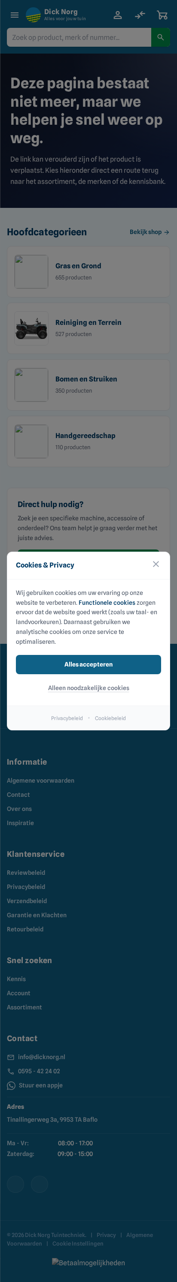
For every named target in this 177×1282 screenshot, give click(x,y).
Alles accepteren (88, 664)
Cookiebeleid (110, 718)
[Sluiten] (156, 565)
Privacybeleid (67, 718)
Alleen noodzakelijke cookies (88, 688)
